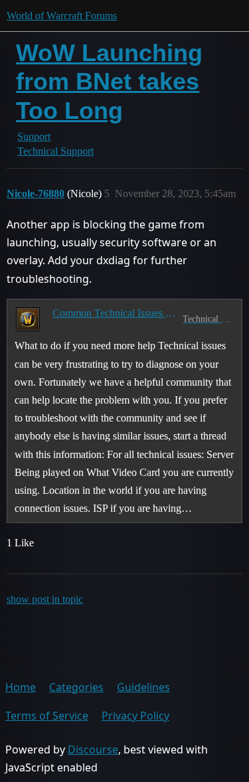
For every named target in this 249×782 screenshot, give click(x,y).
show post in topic (45, 599)
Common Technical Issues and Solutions (114, 313)
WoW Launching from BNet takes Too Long (109, 81)
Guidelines (143, 687)
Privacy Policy (135, 715)
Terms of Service (46, 715)
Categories (76, 687)
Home (20, 687)
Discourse (93, 749)
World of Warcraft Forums (62, 15)
